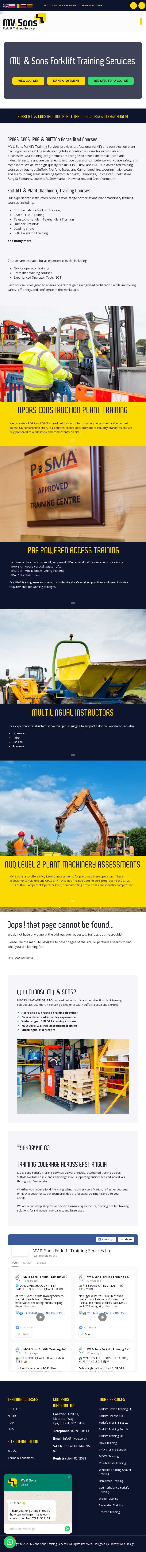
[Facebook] (133, 5)
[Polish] (12, 5)
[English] (6, 5)
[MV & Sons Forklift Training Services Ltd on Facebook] (20, 1247)
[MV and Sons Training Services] (24, 21)
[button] (69, 1477)
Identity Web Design (122, 1544)
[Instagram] (141, 5)
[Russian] (24, 5)
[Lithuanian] (30, 5)
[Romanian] (18, 5)
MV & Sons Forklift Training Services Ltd (72, 1250)
